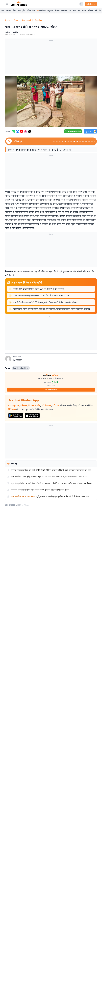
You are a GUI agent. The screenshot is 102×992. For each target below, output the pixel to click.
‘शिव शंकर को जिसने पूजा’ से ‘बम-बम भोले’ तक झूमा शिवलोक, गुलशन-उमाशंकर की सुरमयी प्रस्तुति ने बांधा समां (51, 309)
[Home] (19, 3)
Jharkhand (26, 20)
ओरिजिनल (42, 10)
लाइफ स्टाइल (82, 10)
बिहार (14, 10)
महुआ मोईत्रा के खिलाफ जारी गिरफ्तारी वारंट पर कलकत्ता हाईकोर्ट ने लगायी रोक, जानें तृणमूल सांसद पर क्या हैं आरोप (51, 483)
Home (7, 20)
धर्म (96, 10)
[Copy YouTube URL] (21, 131)
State (16, 20)
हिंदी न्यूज (12, 409)
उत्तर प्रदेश (21, 10)
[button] (51, 101)
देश (9, 405)
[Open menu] (7, 4)
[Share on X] (29, 131)
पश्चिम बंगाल (31, 10)
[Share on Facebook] (17, 131)
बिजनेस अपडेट (34, 405)
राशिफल (90, 10)
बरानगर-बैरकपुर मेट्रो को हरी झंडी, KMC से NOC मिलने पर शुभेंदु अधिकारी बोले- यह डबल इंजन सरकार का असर (51, 470)
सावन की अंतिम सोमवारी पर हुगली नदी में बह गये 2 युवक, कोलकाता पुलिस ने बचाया (40, 489)
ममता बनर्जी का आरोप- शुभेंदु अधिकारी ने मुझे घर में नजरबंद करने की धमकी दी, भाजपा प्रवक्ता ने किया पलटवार (49, 476)
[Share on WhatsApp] (13, 131)
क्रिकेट (48, 405)
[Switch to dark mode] (81, 4)
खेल (100, 10)
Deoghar (38, 20)
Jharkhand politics (20, 368)
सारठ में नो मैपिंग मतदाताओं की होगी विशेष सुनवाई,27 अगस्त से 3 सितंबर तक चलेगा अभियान (45, 302)
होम (2, 10)
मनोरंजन (64, 10)
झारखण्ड (8, 10)
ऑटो (74, 10)
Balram (14, 32)
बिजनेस (57, 10)
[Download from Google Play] (15, 415)
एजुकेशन (50, 10)
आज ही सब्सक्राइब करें (51, 389)
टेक (70, 10)
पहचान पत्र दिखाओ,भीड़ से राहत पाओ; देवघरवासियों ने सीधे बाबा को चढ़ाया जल (41, 295)
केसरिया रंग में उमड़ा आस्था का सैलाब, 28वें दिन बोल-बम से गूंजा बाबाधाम (38, 288)
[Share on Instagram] (25, 131)
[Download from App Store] (32, 415)
